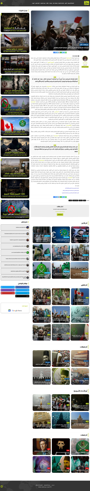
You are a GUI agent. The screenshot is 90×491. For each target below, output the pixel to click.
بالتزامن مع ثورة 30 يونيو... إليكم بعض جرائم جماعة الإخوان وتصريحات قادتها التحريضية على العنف (14, 277)
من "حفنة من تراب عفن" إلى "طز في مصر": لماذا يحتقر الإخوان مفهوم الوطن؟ (15, 233)
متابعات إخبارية (61, 3)
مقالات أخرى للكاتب (85, 67)
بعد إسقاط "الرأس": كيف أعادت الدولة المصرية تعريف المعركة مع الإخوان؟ (16, 258)
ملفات (47, 3)
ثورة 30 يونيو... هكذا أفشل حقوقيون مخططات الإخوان (18, 271)
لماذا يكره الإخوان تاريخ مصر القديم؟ (21, 227)
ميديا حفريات (42, 3)
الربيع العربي (51, 62)
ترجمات (50, 3)
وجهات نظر (55, 3)
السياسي (56, 112)
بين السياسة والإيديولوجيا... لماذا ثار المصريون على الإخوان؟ (18, 240)
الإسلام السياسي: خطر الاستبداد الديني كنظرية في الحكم (71, 190)
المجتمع (70, 200)
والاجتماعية (41, 160)
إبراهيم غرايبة (85, 63)
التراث (84, 200)
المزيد (33, 3)
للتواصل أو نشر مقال (39, 485)
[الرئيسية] (86, 3)
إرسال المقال (60, 214)
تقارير (66, 3)
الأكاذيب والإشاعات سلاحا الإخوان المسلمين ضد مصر (19, 252)
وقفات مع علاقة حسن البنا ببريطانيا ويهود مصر (19, 246)
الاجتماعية (48, 86)
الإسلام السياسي (75, 200)
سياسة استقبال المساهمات (60, 211)
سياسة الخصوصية (47, 485)
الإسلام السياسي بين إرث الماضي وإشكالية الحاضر (72, 188)
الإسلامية (68, 58)
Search (1, 3)
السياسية (56, 136)
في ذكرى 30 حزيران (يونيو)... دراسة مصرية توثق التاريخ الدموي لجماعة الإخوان (15, 265)
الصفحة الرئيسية (71, 3)
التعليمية (70, 178)
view (88, 227)
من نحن (53, 485)
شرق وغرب (37, 3)
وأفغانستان (68, 125)
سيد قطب (80, 200)
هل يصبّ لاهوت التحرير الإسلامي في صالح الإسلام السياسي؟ (70, 192)
